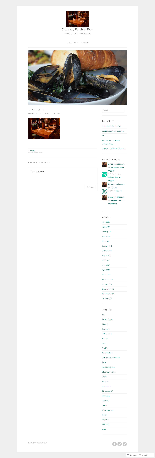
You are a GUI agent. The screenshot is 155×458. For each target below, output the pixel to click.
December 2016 (108, 289)
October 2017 (107, 251)
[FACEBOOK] (114, 444)
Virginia (105, 420)
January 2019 (107, 232)
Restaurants (106, 386)
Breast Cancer (107, 319)
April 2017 (106, 270)
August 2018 (106, 236)
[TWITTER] (119, 444)
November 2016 (108, 294)
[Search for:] (113, 110)
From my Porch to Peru (77, 29)
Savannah (106, 396)
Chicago (105, 136)
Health (104, 348)
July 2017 (105, 260)
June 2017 (106, 265)
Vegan (104, 415)
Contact (84, 42)
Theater (105, 400)
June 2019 (106, 222)
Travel (104, 405)
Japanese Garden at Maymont (113, 149)
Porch (104, 377)
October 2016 (107, 298)
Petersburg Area (108, 367)
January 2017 (107, 284)
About (76, 42)
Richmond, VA (107, 391)
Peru (104, 362)
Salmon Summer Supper (111, 126)
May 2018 (105, 241)
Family (105, 338)
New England (107, 353)
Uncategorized (108, 410)
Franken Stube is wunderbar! (113, 131)
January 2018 (107, 246)
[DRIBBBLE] (124, 444)
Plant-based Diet (108, 372)
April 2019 (106, 227)
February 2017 (107, 279)
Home (69, 42)
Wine (104, 429)
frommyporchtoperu (51, 113)
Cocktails (105, 329)
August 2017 (106, 255)
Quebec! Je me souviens (35, 151)
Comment (90, 187)
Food (104, 343)
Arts (103, 315)
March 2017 (106, 275)
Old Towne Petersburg (111, 358)
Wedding (105, 424)
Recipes (105, 381)
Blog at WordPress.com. (37, 443)
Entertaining (107, 334)
